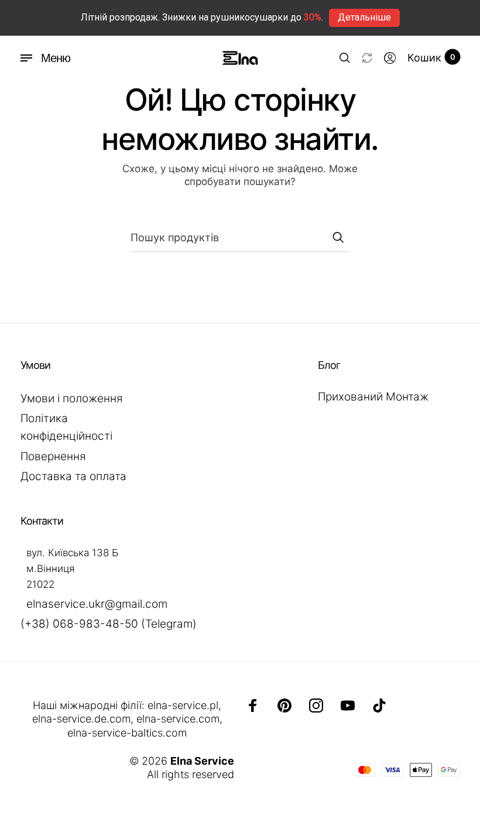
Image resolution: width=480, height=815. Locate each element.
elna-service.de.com (81, 719)
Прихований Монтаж (373, 396)
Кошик (431, 58)
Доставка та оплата (73, 476)
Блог (329, 365)
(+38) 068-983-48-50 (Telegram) (108, 624)
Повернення (53, 456)
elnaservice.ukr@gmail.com (96, 604)
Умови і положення (71, 398)
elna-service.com (178, 719)
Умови (35, 365)
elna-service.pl (183, 705)
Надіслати (337, 237)
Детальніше (364, 17)
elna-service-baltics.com (127, 733)
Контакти (41, 521)
